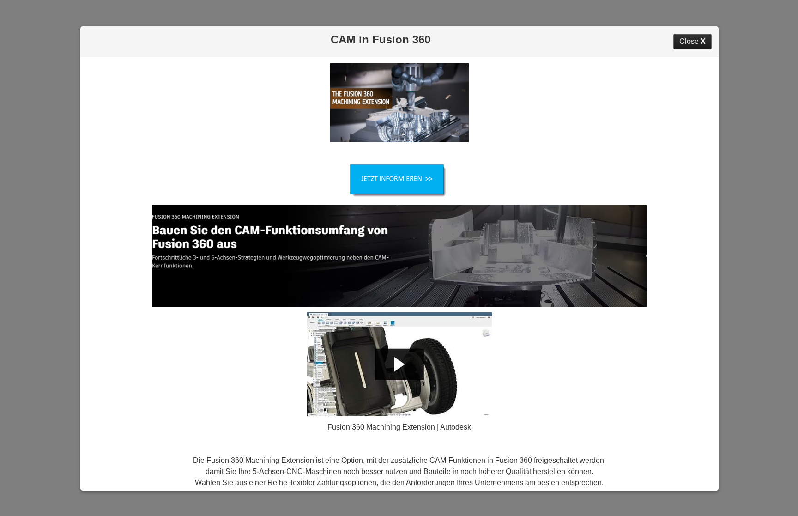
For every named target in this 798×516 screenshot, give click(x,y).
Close (692, 41)
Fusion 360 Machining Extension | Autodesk (399, 427)
